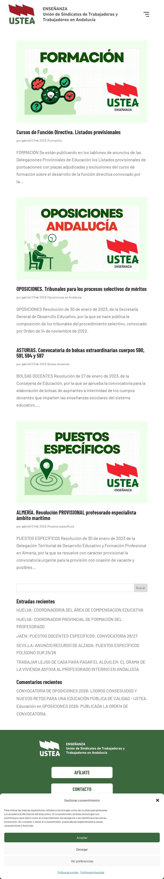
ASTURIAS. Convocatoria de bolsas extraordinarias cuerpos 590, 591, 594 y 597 (80, 353)
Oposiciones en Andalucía (65, 297)
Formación (55, 140)
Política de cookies (68, 872)
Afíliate (82, 772)
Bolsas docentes (58, 364)
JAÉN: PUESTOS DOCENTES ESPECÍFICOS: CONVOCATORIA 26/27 (76, 635)
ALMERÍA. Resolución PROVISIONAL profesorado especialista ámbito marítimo (76, 515)
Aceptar (82, 838)
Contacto (82, 789)
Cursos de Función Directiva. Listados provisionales (68, 132)
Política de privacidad (92, 872)
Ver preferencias (82, 861)
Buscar (140, 588)
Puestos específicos (61, 526)
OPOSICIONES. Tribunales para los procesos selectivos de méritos (81, 288)
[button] (157, 800)
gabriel (26, 140)
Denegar (82, 849)
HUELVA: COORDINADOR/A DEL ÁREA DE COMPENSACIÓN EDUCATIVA (79, 609)
